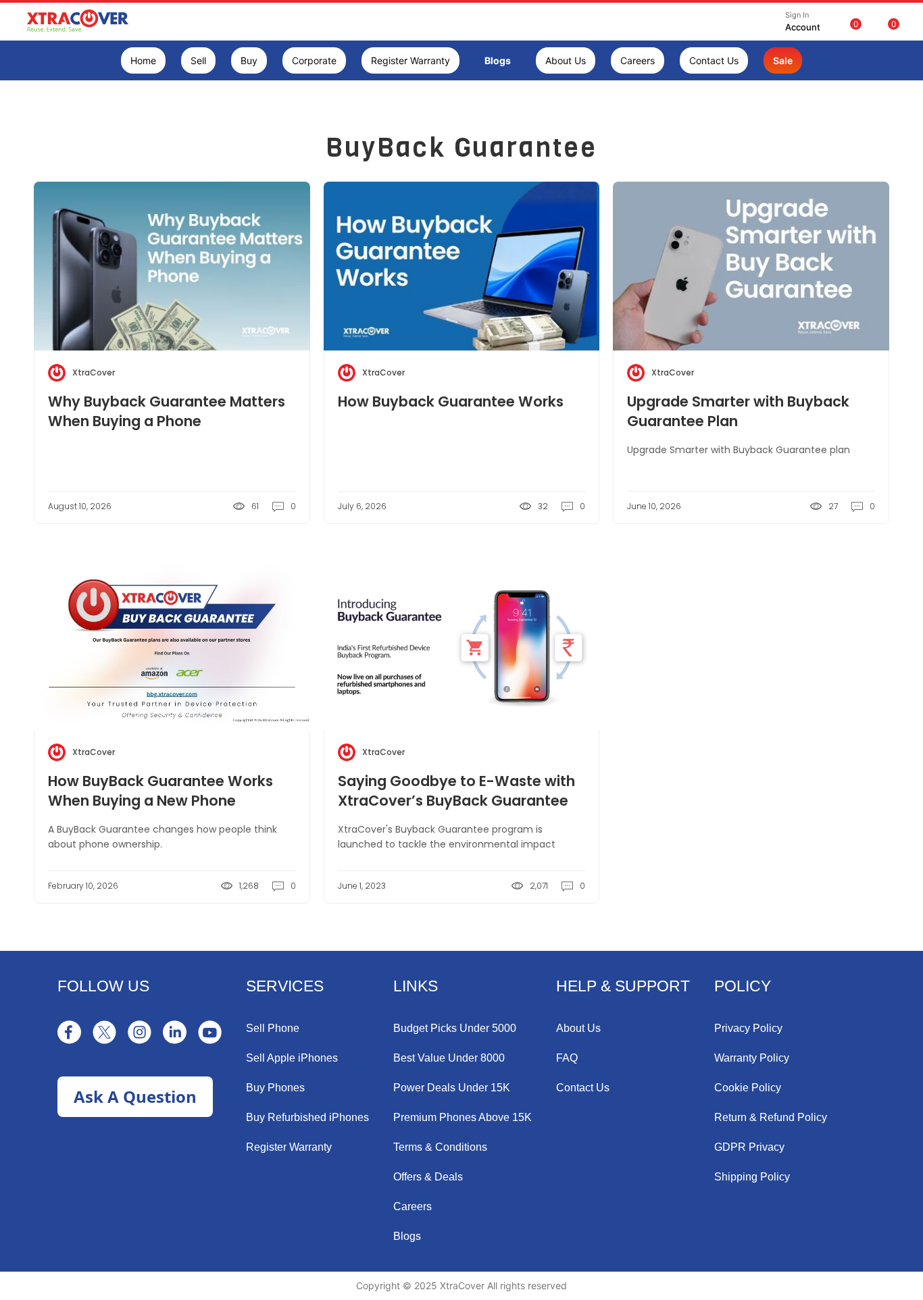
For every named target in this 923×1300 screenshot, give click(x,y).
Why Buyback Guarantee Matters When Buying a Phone (166, 411)
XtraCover (93, 372)
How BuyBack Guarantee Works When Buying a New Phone (160, 790)
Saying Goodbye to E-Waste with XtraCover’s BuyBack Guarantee (456, 790)
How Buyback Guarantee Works (451, 401)
